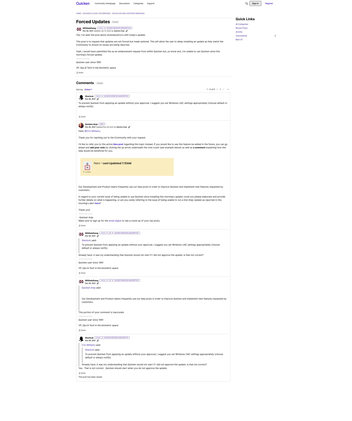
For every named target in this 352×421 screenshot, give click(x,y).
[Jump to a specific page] (228, 89)
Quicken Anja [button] (119, 31)
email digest (115, 220)
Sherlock (86, 240)
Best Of (239, 39)
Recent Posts (242, 28)
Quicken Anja (88, 287)
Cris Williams (88, 345)
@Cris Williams (92, 131)
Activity (239, 32)
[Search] (246, 3)
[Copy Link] (126, 31)
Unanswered (256, 35)
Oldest (87, 89)
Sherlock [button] (89, 96)
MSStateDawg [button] (89, 28)
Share (79, 73)
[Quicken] (83, 3)
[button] (79, 29)
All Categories (242, 24)
